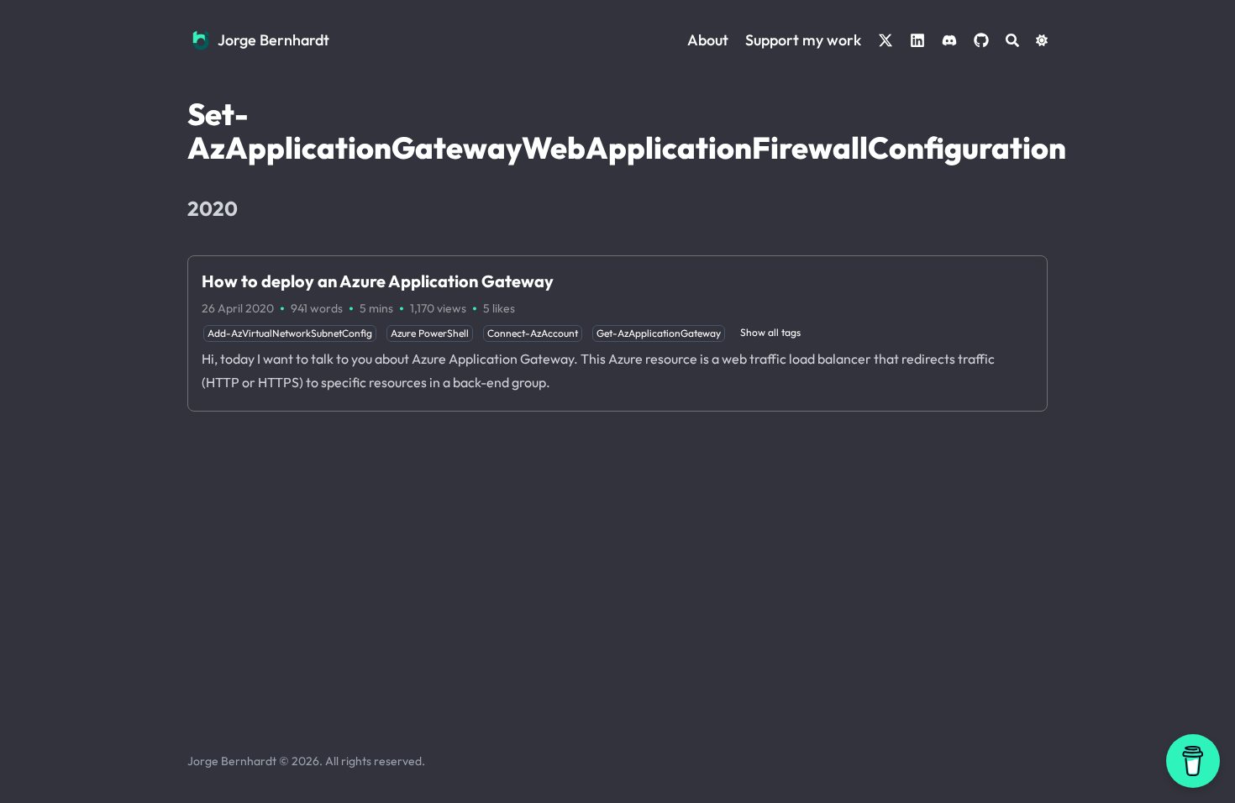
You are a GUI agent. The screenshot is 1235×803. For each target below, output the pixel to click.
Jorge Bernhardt (273, 40)
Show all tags (770, 332)
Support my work (803, 40)
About (707, 40)
